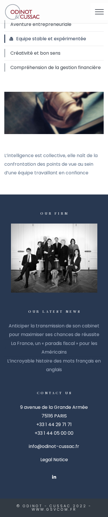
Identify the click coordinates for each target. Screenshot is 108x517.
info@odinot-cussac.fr (54, 446)
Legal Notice (54, 459)
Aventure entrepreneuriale (40, 24)
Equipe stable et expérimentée (51, 38)
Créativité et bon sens (35, 53)
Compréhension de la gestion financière (55, 67)
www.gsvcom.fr (54, 509)
